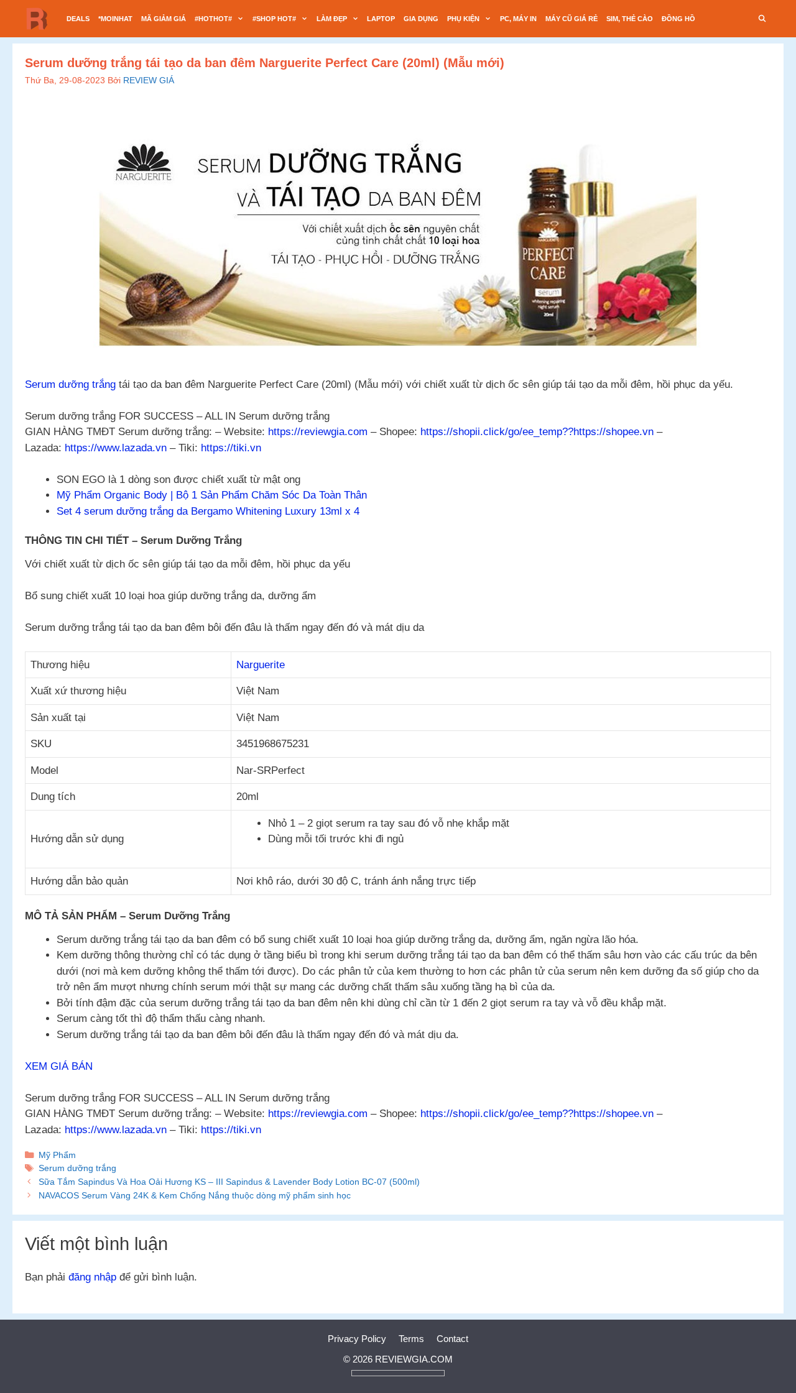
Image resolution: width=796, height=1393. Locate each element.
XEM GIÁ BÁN (59, 1066)
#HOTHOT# (213, 18)
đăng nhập (92, 1277)
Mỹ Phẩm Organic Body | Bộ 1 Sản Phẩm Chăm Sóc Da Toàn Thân (212, 495)
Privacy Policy (357, 1338)
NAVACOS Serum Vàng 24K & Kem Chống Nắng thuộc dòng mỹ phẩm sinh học (195, 1195)
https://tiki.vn (231, 448)
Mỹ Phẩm (57, 1155)
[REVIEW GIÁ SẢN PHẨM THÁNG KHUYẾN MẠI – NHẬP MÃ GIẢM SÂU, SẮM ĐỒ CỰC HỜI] (40, 18)
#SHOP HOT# (274, 18)
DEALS (78, 18)
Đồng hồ (678, 18)
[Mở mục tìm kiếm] (762, 18)
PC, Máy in (518, 18)
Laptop (381, 18)
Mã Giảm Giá (163, 18)
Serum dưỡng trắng (70, 384)
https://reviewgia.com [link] (318, 432)
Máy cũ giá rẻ (571, 18)
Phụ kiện (463, 18)
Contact (452, 1338)
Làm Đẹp (332, 18)
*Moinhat (115, 18)
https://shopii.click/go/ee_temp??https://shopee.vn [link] (537, 432)
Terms (411, 1338)
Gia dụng (421, 18)
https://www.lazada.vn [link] (116, 448)
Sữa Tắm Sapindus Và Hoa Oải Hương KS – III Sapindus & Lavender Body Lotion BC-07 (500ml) (229, 1182)
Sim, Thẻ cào (629, 18)
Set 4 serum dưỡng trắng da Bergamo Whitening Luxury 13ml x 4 (208, 511)
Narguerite (260, 665)
